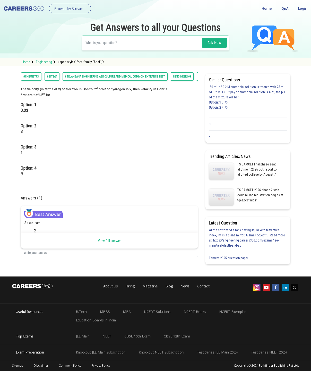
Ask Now (214, 42)
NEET (107, 336)
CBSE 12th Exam (177, 336)
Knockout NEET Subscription (161, 352)
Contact (203, 286)
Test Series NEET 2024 (269, 352)
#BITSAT (52, 76)
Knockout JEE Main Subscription (101, 352)
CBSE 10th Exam (137, 336)
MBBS (105, 311)
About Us (110, 286)
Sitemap (17, 365)
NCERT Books (195, 311)
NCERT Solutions (157, 311)
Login (302, 8)
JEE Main (82, 336)
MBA (127, 311)
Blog (169, 286)
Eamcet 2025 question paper (229, 258)
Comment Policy (70, 365)
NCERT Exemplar (232, 311)
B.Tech (81, 311)
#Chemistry (31, 76)
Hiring (130, 286)
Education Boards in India (96, 320)
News (185, 286)
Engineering (44, 62)
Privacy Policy (101, 365)
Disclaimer (41, 365)
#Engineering (182, 76)
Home (267, 8)
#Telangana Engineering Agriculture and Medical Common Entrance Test (115, 76)
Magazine (150, 286)
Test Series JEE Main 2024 (217, 352)
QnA (284, 8)
